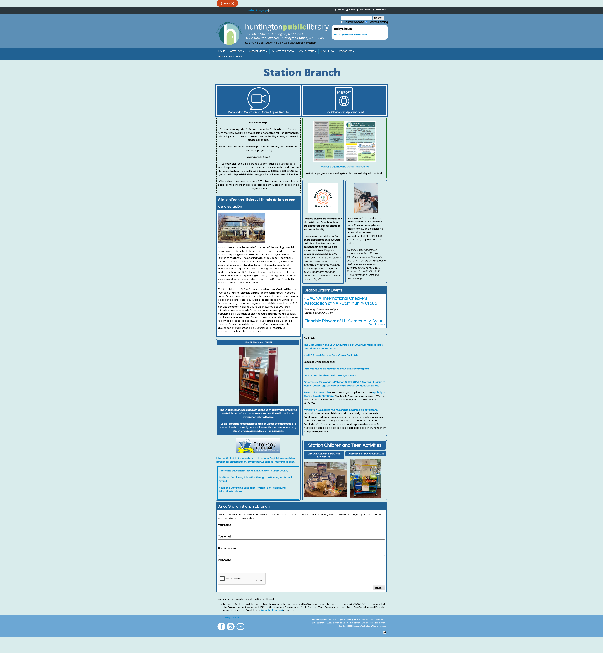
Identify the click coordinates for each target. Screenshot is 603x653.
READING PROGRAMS (230, 56)
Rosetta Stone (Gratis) (317, 392)
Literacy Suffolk (225, 458)
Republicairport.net (272, 610)
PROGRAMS (346, 51)
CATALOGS (236, 51)
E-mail (352, 9)
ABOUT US (327, 51)
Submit (378, 587)
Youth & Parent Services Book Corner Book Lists (331, 355)
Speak (227, 3)
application (239, 461)
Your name (224, 525)
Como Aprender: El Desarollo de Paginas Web (330, 375)
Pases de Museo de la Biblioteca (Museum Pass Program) (336, 368)
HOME (221, 51)
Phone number (227, 548)
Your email (224, 536)
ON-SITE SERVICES (282, 51)
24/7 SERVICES (257, 51)
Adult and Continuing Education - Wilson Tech (245, 488)
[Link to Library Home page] (272, 33)
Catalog (340, 9)
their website (263, 461)
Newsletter (381, 9)
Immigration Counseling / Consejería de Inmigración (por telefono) (341, 410)
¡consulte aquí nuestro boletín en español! (345, 166)
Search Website (354, 22)
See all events (377, 324)
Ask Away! (224, 560)
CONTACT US (307, 51)
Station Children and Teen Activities (344, 445)
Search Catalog (377, 22)
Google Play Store (323, 396)
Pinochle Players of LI (344, 321)
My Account (365, 9)
